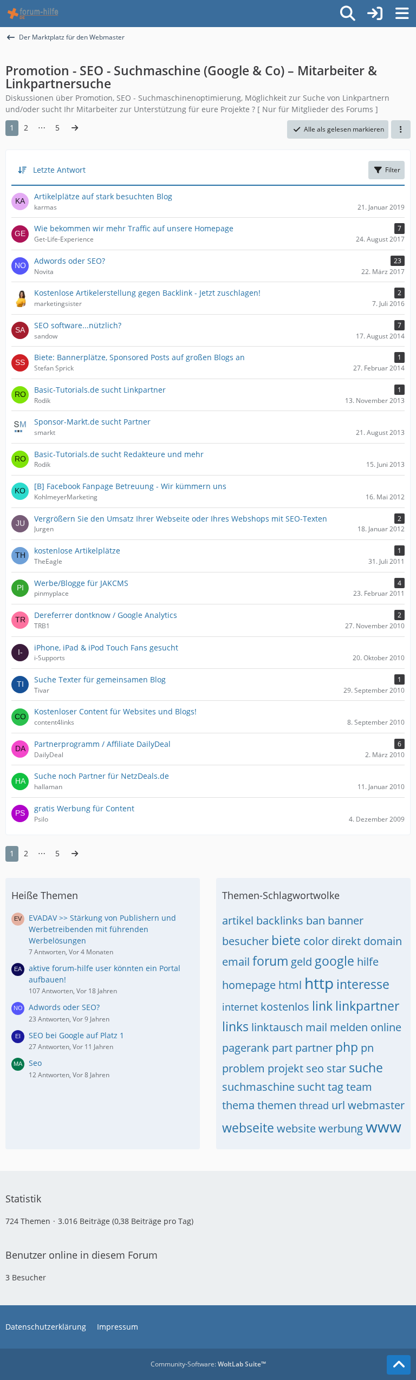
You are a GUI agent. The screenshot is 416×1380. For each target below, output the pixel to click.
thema (238, 1105)
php (346, 1047)
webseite (248, 1127)
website (296, 1128)
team (359, 1086)
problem (243, 1068)
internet (240, 1006)
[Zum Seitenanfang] (399, 1365)
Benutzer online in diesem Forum (81, 1254)
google (334, 960)
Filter (392, 169)
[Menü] (402, 13)
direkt (346, 941)
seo (315, 1068)
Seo (35, 1063)
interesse (362, 984)
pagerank (245, 1047)
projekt (285, 1068)
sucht (311, 1086)
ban (315, 920)
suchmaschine (258, 1086)
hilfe (368, 961)
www (383, 1126)
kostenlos (285, 1006)
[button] (401, 129)
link (322, 1005)
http (319, 983)
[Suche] (348, 13)
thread (314, 1105)
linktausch (277, 1027)
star (336, 1068)
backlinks (279, 920)
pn (367, 1047)
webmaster (376, 1105)
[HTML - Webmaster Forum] (32, 13)
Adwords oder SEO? (64, 1007)
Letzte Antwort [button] (59, 170)
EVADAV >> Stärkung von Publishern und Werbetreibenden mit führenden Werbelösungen (102, 929)
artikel (237, 920)
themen (276, 1105)
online (385, 1027)
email (236, 961)
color (316, 941)
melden (349, 1027)
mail (316, 1027)
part (282, 1047)
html (290, 985)
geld (301, 961)
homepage (249, 985)
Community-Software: (208, 1364)
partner (314, 1047)
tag (335, 1086)
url (338, 1105)
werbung (340, 1128)
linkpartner (367, 1005)
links (235, 1026)
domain (382, 941)
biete (286, 940)
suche (366, 1067)
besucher (245, 941)
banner (345, 920)
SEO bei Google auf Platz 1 (76, 1035)
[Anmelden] (375, 13)
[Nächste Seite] (74, 128)
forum (270, 960)
